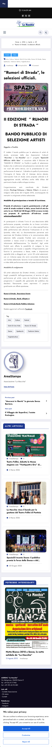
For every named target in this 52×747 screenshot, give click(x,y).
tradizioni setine (15, 62)
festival (17, 59)
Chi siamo (5, 663)
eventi (7, 55)
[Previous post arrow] (46, 401)
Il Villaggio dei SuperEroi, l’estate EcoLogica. (20, 413)
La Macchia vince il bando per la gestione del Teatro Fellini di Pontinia (24, 511)
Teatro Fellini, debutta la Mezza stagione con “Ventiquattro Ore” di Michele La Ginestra (23, 463)
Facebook (28, 309)
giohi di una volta (25, 59)
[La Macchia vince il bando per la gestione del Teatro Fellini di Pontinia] (26, 493)
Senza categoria (39, 590)
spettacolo (7, 62)
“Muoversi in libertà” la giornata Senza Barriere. (22, 402)
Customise (26, 735)
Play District (32, 706)
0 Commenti (35, 65)
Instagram (5, 675)
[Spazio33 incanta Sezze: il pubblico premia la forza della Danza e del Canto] (26, 541)
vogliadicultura (25, 62)
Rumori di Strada (36, 59)
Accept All (26, 728)
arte (7, 59)
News (14, 55)
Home (6, 706)
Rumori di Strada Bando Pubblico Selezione (19, 304)
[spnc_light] (46, 32)
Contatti (4, 665)
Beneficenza (15, 590)
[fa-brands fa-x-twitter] (26, 16)
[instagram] (29, 16)
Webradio (42, 706)
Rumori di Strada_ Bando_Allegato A (17, 299)
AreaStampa (9, 65)
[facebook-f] (23, 16)
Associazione (21, 706)
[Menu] (4, 32)
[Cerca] (40, 32)
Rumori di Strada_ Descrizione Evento (17, 293)
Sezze (44, 59)
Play (4, 4)
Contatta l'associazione (9, 661)
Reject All (26, 741)
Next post (8, 409)
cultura (11, 59)
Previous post (9, 397)
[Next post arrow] (46, 413)
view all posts (9, 387)
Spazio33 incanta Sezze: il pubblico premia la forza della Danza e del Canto (23, 559)
